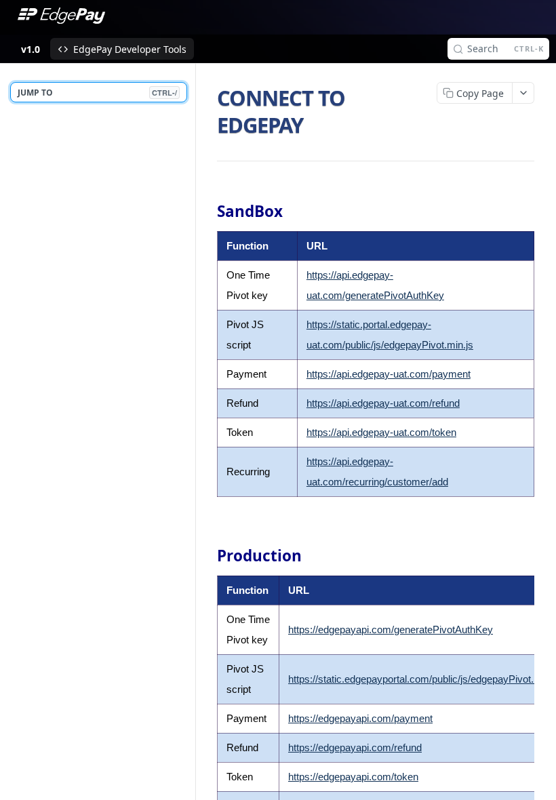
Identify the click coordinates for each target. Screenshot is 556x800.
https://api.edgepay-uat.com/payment (388, 374)
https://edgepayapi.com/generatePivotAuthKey (390, 629)
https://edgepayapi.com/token (353, 776)
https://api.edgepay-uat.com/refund (383, 403)
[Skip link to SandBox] (208, 211)
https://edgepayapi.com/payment (360, 718)
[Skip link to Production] (208, 556)
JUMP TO (97, 92)
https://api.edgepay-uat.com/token (381, 432)
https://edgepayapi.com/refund (355, 747)
